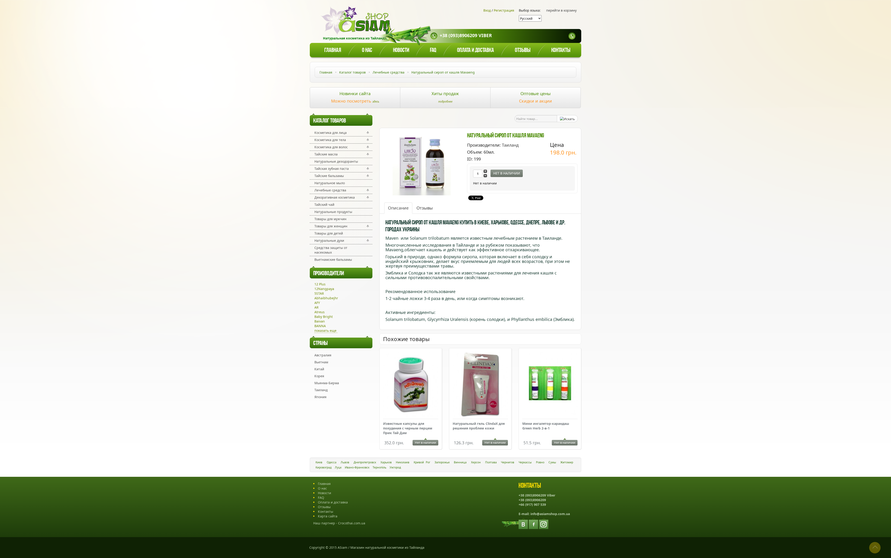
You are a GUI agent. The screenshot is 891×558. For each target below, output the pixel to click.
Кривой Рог (422, 462)
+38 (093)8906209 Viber (466, 35)
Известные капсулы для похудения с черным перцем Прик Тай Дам (407, 428)
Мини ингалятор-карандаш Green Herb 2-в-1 (545, 425)
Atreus (319, 312)
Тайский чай (324, 204)
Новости (401, 50)
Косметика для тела (330, 140)
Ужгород (395, 467)
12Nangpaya (324, 289)
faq (433, 50)
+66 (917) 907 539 (532, 504)
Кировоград (324, 467)
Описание (398, 208)
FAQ (321, 497)
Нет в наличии (506, 173)
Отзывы (522, 50)
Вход (487, 10)
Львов (345, 462)
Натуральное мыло (329, 183)
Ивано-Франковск (357, 467)
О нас (367, 50)
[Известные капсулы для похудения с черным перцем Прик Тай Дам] (410, 385)
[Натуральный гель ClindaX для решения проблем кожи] (480, 385)
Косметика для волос (331, 147)
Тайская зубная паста (331, 168)
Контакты (560, 50)
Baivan (319, 321)
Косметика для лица (330, 132)
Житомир (566, 462)
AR (316, 307)
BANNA (320, 326)
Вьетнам (321, 362)
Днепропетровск (365, 462)
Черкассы (525, 462)
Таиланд (321, 390)
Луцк (338, 467)
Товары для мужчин (330, 219)
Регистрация (504, 10)
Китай (319, 369)
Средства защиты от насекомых (330, 250)
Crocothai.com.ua (351, 523)
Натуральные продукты (333, 212)
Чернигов (507, 462)
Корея (319, 376)
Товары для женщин (330, 226)
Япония (320, 397)
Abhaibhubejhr (326, 298)
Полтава (491, 462)
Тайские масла (326, 154)
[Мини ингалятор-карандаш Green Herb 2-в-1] (550, 384)
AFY (317, 302)
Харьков (386, 462)
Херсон (476, 462)
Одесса (331, 462)
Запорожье (442, 462)
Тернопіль (379, 467)
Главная (332, 50)
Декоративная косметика (334, 197)
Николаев (402, 462)
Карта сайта (327, 516)
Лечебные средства (330, 190)
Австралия (322, 355)
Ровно (540, 462)
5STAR (319, 293)
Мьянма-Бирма (326, 383)
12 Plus (320, 284)
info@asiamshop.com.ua (550, 514)
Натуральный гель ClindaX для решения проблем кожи (479, 425)
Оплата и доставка (475, 50)
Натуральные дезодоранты (336, 161)
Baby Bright (323, 316)
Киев (319, 462)
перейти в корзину (561, 10)
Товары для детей (328, 233)
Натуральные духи (329, 240)
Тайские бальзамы (329, 176)
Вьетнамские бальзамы (333, 259)
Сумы (552, 462)
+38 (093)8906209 (532, 500)
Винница (460, 462)
